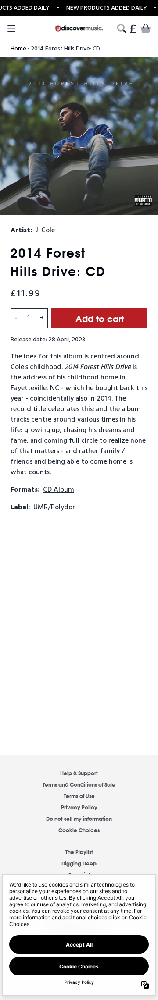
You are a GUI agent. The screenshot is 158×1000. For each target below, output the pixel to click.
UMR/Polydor (54, 507)
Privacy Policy (79, 807)
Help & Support (79, 773)
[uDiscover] (79, 28)
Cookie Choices (79, 830)
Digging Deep (79, 863)
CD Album (58, 490)
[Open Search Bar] (121, 28)
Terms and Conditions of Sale (79, 784)
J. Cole (45, 230)
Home (18, 49)
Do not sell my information (79, 818)
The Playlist (79, 852)
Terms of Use (79, 795)
